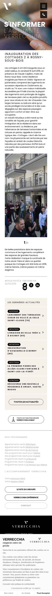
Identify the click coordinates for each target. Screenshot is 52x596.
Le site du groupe (26, 489)
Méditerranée (32, 447)
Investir (36, 456)
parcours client (18, 478)
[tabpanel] (26, 195)
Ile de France (32, 450)
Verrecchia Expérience (26, 497)
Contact (26, 505)
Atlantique (31, 444)
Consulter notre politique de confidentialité (19, 584)
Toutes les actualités (26, 401)
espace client (17, 481)
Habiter (36, 453)
